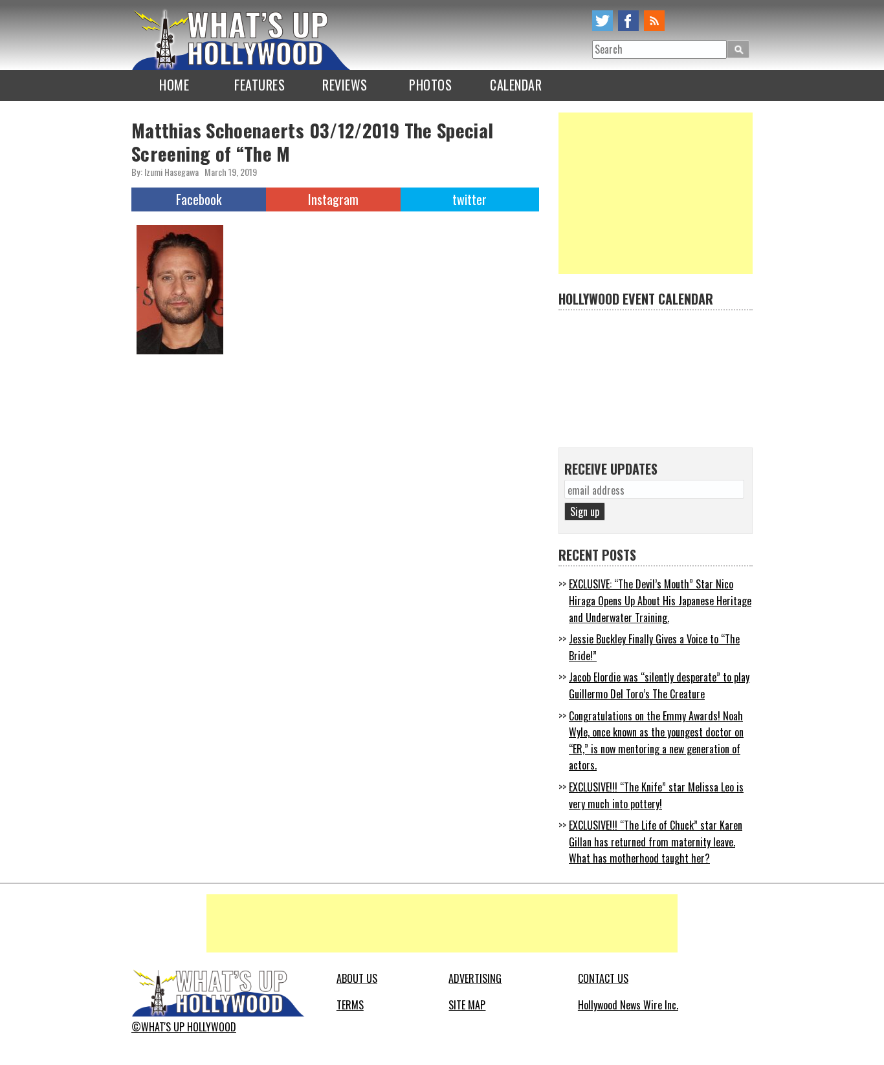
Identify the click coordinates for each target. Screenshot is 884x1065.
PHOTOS (430, 84)
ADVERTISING (475, 978)
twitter (602, 20)
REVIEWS (345, 84)
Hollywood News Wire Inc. (628, 1005)
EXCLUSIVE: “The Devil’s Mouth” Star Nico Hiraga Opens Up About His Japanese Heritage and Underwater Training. (660, 600)
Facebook (198, 199)
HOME (174, 84)
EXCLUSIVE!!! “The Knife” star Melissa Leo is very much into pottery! (656, 795)
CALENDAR (516, 84)
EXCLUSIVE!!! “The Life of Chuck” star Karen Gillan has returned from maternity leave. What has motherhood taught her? (655, 841)
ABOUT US (357, 978)
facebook (628, 20)
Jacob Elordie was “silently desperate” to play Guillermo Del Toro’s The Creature (659, 685)
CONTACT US (603, 978)
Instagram (333, 199)
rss (654, 20)
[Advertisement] (655, 193)
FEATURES (259, 84)
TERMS (350, 1005)
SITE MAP (466, 1005)
